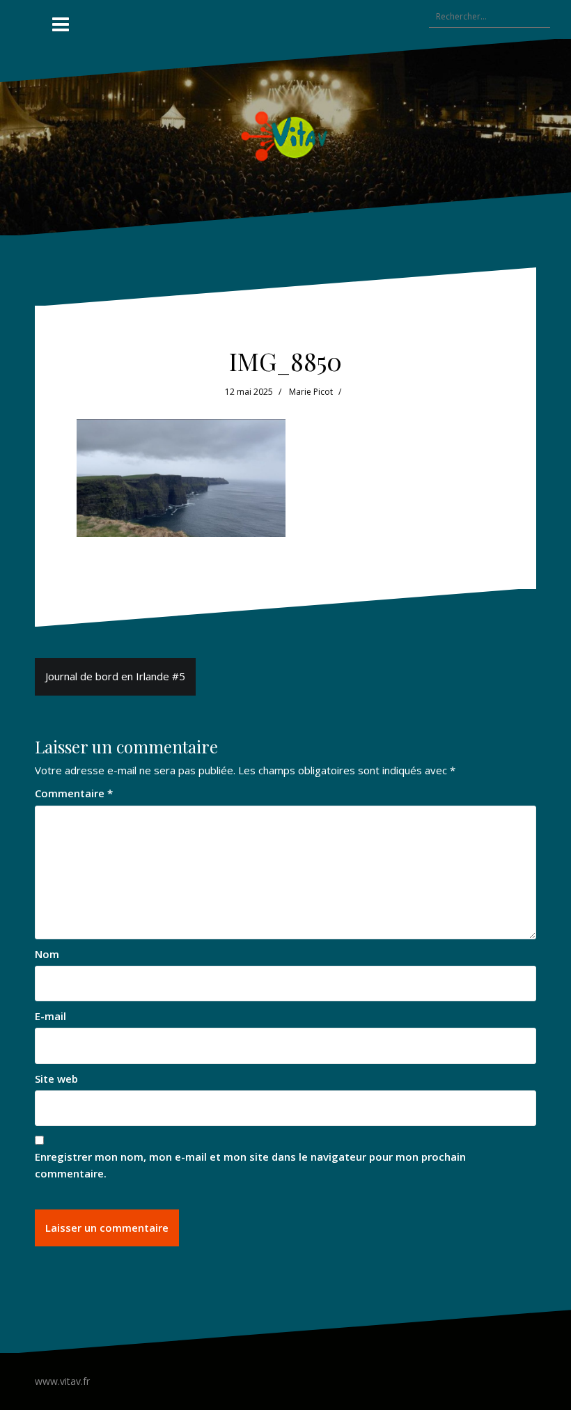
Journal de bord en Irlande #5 (115, 676)
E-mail (50, 1016)
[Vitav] (285, 136)
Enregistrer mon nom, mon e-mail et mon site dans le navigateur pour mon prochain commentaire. (250, 1165)
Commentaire (74, 793)
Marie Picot (311, 392)
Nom (47, 954)
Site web (56, 1079)
